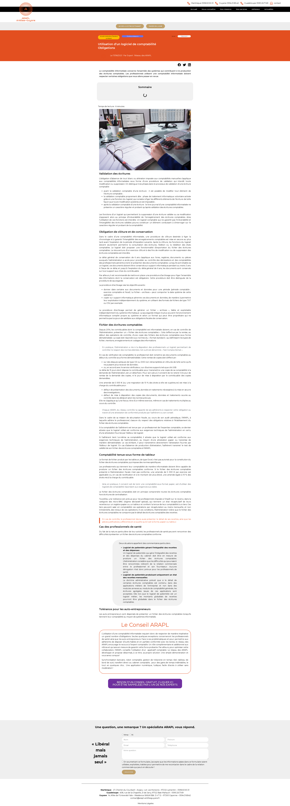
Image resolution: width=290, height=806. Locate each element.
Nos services (241, 9)
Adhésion (256, 9)
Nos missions (225, 9)
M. (133, 735)
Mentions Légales (145, 803)
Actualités (268, 9)
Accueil (194, 9)
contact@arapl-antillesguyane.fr (145, 798)
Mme (126, 735)
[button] (179, 64)
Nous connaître (208, 9)
